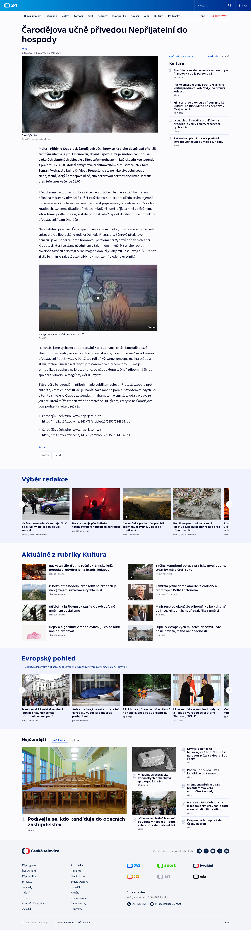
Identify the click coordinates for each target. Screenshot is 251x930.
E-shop (26, 898)
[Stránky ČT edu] (199, 876)
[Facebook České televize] (206, 851)
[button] (98, 298)
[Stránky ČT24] (133, 865)
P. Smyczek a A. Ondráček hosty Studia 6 (60, 334)
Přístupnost (84, 922)
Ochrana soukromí (64, 922)
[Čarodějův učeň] (90, 94)
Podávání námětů (81, 898)
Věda (147, 16)
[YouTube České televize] (213, 851)
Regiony (103, 16)
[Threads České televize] (226, 851)
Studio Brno (78, 876)
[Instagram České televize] (199, 851)
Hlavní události (33, 16)
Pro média (77, 865)
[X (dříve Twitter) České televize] (219, 851)
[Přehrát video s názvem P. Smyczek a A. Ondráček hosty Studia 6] (98, 298)
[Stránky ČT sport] (166, 865)
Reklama (76, 870)
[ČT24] (10, 5)
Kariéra (75, 892)
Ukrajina (52, 16)
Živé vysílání (29, 870)
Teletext (27, 881)
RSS (227, 922)
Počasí (135, 16)
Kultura (158, 16)
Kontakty (76, 909)
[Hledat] (229, 5)
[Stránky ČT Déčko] (133, 876)
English (47, 922)
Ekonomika (119, 16)
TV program (29, 865)
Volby (65, 16)
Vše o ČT (26, 909)
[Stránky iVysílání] (203, 865)
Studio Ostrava (79, 881)
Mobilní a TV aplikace (34, 903)
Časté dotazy (78, 903)
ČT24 (24, 49)
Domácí (78, 16)
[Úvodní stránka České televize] (41, 851)
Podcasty (174, 16)
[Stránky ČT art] (163, 876)
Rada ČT (75, 887)
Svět (90, 16)
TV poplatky (29, 876)
